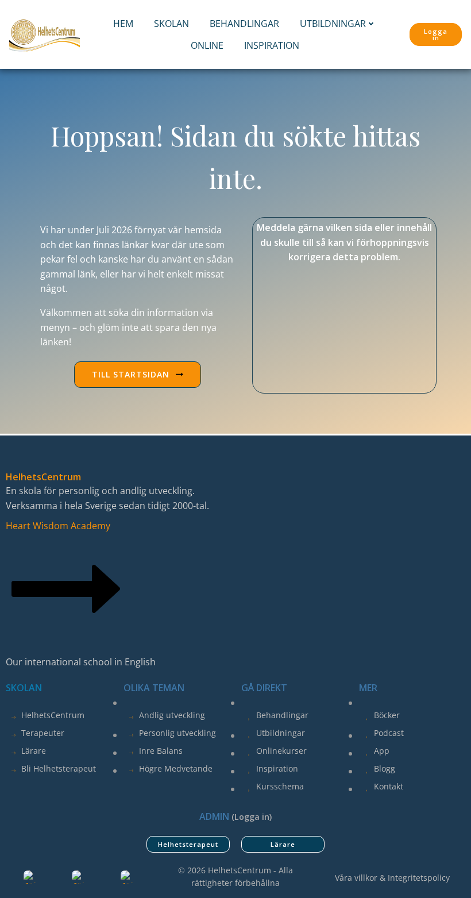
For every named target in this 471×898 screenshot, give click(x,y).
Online (207, 45)
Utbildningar (333, 23)
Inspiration (271, 45)
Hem (123, 23)
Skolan (171, 23)
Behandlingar (244, 23)
